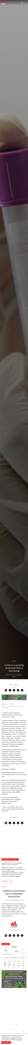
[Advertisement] (14, 841)
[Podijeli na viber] (22, 690)
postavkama (19, 1039)
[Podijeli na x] (10, 690)
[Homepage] (3, 2)
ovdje (8, 803)
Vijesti (14, 661)
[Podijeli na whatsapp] (18, 690)
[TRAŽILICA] (22, 2)
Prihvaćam (6, 1042)
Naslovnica (4, 704)
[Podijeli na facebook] (6, 690)
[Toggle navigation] (25, 2)
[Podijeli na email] (14, 690)
